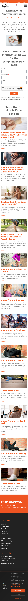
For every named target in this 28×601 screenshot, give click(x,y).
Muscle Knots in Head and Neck (13, 422)
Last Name (4, 74)
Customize (18, 594)
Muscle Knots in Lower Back (14, 360)
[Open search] (20, 5)
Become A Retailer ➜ (22, 2)
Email (3, 80)
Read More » (3, 148)
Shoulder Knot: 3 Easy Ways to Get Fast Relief (13, 203)
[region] (14, 586)
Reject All (18, 598)
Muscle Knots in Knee (10, 390)
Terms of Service (16, 586)
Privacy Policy (15, 585)
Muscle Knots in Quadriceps (13, 330)
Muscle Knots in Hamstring (13, 453)
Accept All (18, 590)
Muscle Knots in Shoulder (12, 300)
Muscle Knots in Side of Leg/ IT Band (14, 270)
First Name (4, 69)
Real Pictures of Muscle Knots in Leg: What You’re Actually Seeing (12, 236)
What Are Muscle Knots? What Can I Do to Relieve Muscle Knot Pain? (12, 169)
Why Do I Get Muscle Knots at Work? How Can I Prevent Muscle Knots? (14, 134)
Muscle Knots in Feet (10, 483)
